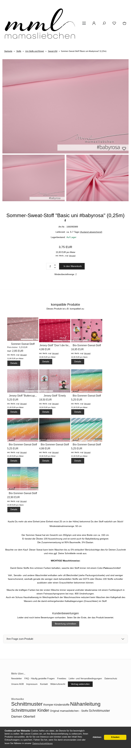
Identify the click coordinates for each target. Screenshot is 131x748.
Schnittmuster (27, 704)
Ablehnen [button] (97, 737)
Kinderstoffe (61, 704)
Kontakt (44, 684)
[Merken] (124, 150)
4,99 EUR (44, 349)
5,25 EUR (12, 399)
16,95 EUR (77, 349)
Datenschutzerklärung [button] (42, 743)
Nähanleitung (85, 704)
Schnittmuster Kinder (30, 710)
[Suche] (103, 24)
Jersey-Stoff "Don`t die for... (54, 345)
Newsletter (16, 678)
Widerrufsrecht (57, 684)
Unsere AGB (17, 684)
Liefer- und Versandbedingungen (85, 678)
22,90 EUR (13, 497)
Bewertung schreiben (65, 623)
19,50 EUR (45, 399)
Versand (72, 256)
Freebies (61, 678)
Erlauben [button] (115, 737)
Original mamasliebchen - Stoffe (69, 710)
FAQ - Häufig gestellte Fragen (39, 678)
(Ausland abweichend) (91, 232)
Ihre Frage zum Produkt (20, 639)
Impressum (32, 684)
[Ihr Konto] (93, 24)
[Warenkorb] (124, 24)
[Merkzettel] (113, 24)
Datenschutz (110, 678)
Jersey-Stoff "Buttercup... (23, 395)
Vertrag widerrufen (80, 684)
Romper (48, 704)
